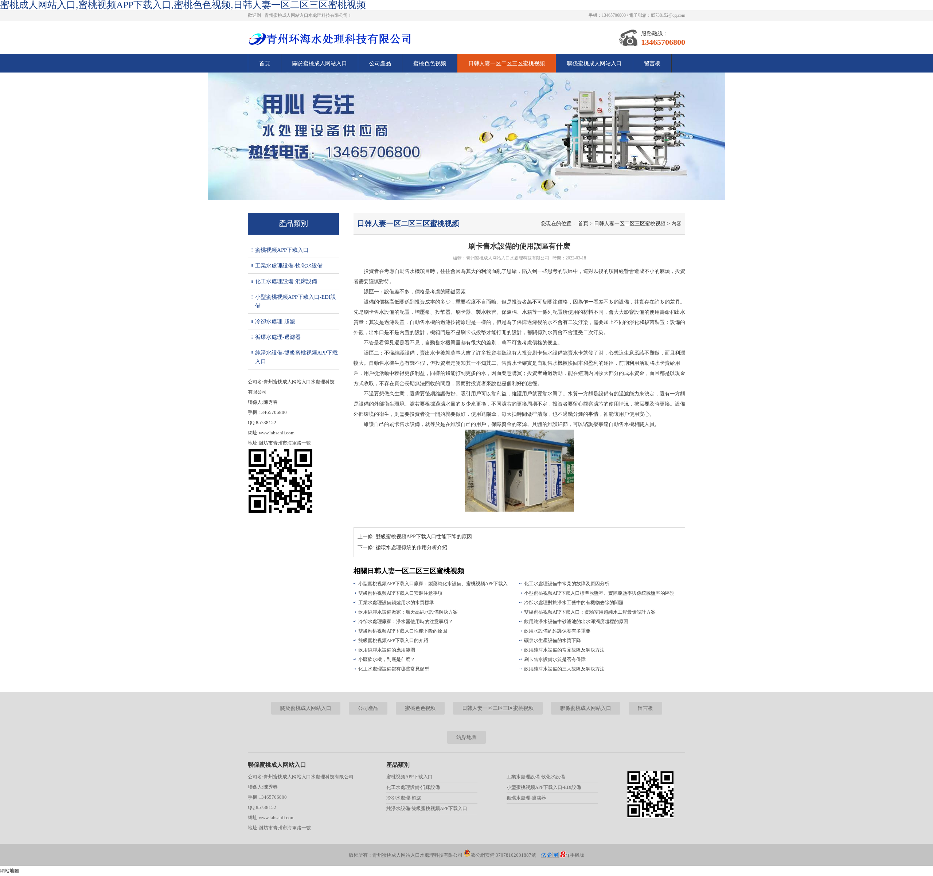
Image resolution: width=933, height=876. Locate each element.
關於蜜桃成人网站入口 (319, 63)
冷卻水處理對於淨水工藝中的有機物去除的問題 (574, 602)
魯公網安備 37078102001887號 (503, 855)
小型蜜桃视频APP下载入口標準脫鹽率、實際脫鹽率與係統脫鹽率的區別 (599, 593)
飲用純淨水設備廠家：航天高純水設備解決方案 (408, 612)
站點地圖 (466, 737)
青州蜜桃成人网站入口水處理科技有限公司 (507, 258)
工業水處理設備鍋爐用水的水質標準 (396, 602)
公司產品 (380, 63)
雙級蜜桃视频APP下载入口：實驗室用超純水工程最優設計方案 (590, 612)
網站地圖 (9, 870)
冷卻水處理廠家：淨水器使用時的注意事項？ (405, 621)
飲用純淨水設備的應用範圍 (386, 650)
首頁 (264, 63)
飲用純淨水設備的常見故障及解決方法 (564, 650)
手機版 (577, 855)
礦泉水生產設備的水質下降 (552, 640)
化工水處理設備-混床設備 (286, 281)
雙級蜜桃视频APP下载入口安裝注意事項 (400, 593)
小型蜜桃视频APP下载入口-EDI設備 (295, 301)
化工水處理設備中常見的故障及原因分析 (566, 583)
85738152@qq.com (668, 15)
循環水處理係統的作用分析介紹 (411, 547)
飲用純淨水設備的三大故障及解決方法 (564, 669)
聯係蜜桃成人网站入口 (594, 63)
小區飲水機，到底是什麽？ (386, 659)
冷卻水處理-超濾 (275, 321)
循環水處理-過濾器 (278, 337)
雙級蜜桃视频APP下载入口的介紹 (393, 640)
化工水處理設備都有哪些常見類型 (393, 669)
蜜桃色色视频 (429, 63)
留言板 (652, 63)
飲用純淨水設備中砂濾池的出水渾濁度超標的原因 (576, 621)
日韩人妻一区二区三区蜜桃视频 (506, 63)
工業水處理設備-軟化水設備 (289, 266)
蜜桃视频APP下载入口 (282, 250)
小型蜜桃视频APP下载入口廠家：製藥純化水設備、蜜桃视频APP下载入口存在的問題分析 (435, 583)
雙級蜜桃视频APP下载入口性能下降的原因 (424, 536)
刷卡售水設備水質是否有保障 (555, 659)
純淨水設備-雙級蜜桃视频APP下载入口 (296, 357)
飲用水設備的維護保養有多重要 (557, 631)
